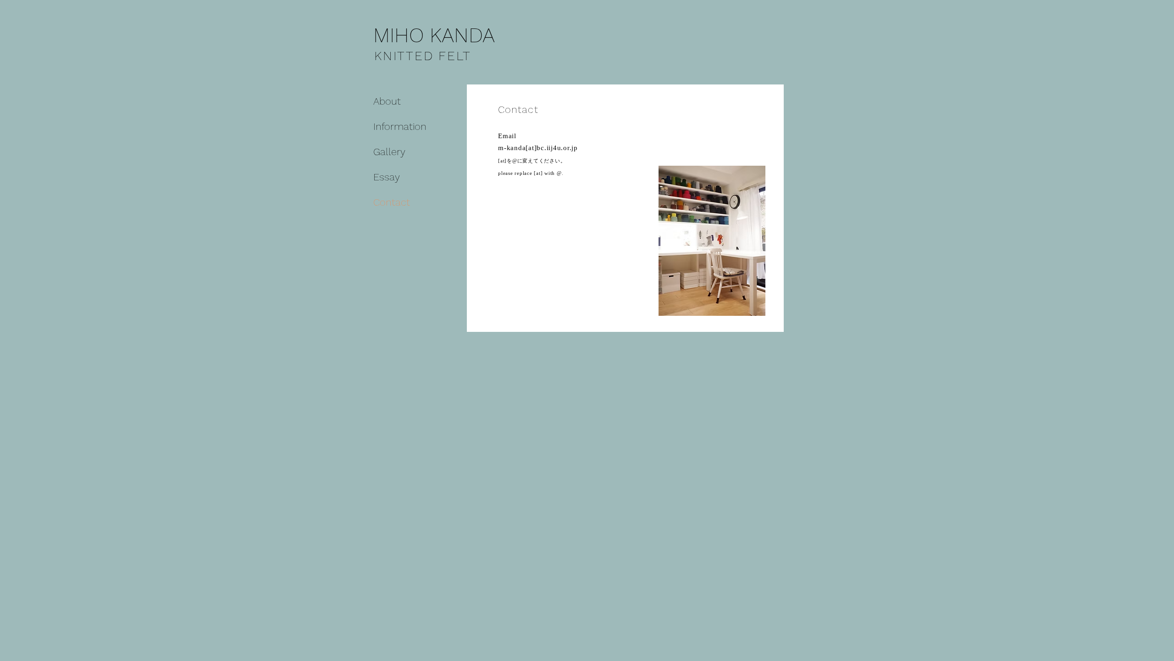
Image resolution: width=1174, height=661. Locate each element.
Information (399, 126)
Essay (386, 177)
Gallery (389, 151)
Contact (391, 202)
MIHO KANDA (434, 35)
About (387, 101)
